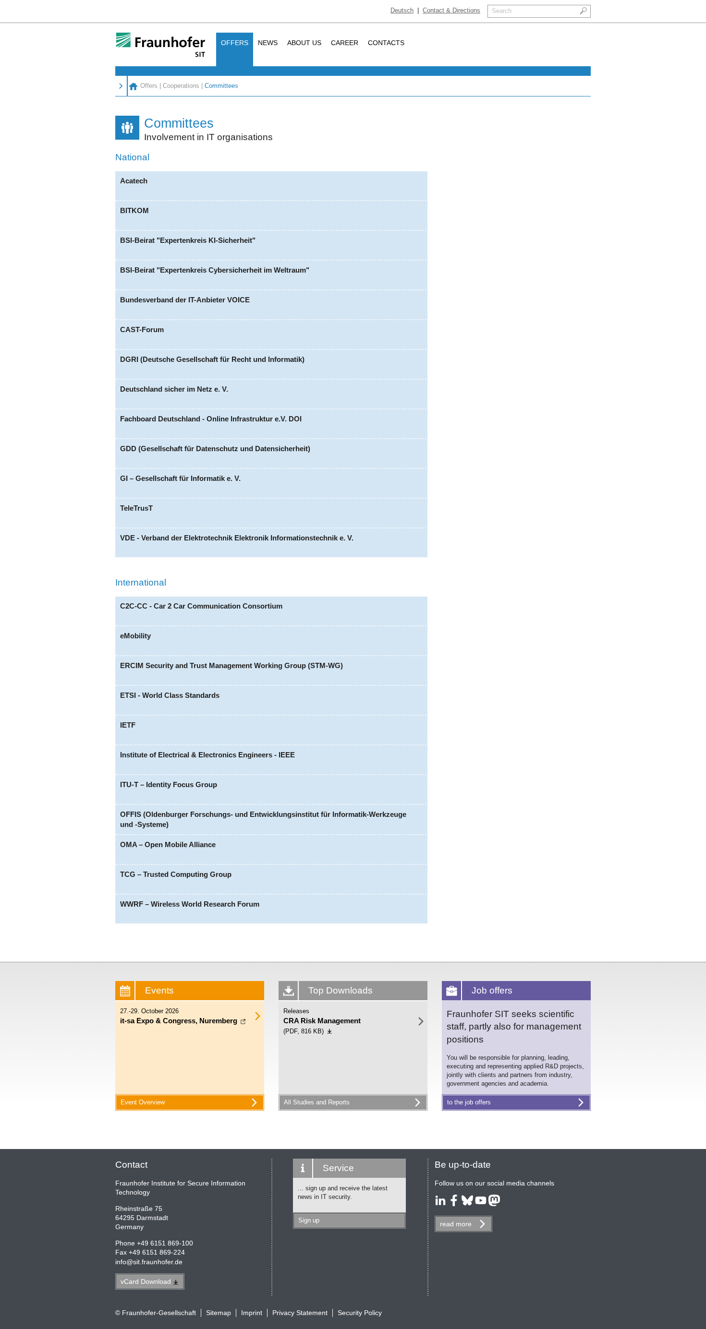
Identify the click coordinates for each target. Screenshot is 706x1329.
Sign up (308, 1220)
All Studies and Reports (317, 1102)
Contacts (386, 43)
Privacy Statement (300, 1313)
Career (344, 43)
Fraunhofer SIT (133, 86)
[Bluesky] (467, 1204)
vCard (146, 1281)
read (456, 1224)
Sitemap (218, 1313)
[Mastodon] (494, 1204)
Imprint (251, 1313)
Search (501, 10)
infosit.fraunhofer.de (149, 1262)
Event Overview (143, 1102)
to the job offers (469, 1102)
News (268, 43)
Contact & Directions (451, 10)
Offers (234, 43)
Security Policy (360, 1313)
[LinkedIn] (440, 1204)
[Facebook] (454, 1204)
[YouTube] (481, 1204)
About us (304, 43)
